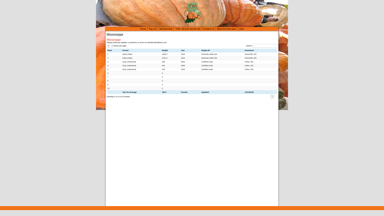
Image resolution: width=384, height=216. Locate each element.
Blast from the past (226, 29)
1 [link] (272, 97)
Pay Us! (153, 29)
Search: (249, 46)
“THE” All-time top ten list (187, 29)
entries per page (119, 46)
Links (241, 29)
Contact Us (208, 29)
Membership (166, 29)
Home (143, 29)
